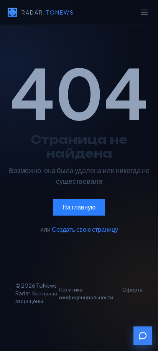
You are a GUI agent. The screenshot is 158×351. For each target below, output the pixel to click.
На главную (79, 207)
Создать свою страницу (85, 229)
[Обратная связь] (142, 335)
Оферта (132, 289)
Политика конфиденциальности (86, 293)
